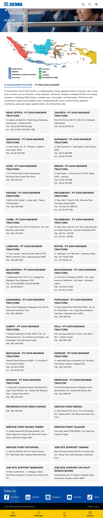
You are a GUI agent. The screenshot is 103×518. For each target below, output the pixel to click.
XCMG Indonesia (14, 507)
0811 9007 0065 (17, 260)
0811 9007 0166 (65, 340)
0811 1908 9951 (17, 314)
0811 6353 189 (16, 180)
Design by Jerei (93, 507)
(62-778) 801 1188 (66, 257)
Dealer (24, 10)
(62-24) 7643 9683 (18, 153)
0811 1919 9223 (17, 397)
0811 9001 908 (64, 317)
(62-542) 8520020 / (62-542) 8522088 (25, 284)
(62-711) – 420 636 (66, 233)
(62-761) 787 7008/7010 (68, 207)
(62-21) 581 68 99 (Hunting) (21, 126)
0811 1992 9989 (17, 207)
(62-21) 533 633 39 (66, 126)
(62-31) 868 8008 (65, 153)
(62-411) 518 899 (17, 367)
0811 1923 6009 (17, 343)
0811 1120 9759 (65, 367)
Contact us (14, 10)
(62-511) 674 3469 (66, 287)
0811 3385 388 (64, 394)
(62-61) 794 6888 (65, 180)
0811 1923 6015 (17, 233)
